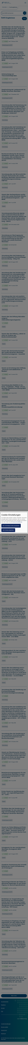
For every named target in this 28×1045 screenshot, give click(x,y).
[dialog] (14, 522)
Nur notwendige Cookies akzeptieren (11, 525)
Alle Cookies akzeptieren (8, 530)
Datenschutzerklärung (17, 522)
